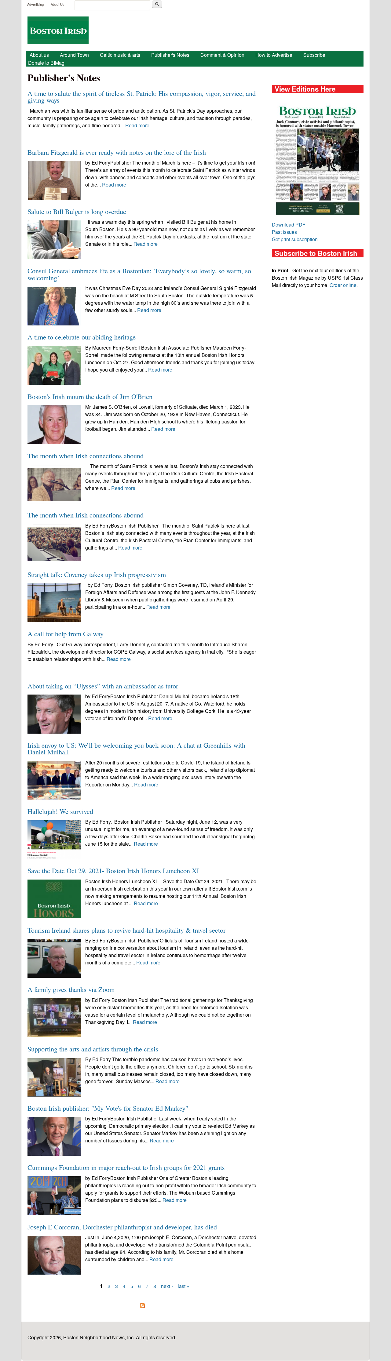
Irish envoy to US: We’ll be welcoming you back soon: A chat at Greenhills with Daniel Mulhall (136, 748)
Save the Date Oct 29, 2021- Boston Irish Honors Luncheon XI (113, 870)
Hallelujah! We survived (60, 811)
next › (167, 1286)
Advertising (35, 4)
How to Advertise (273, 54)
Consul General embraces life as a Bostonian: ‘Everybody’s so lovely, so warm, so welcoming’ (139, 274)
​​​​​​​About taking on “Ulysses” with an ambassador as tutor (102, 685)
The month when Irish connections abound (85, 455)
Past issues (284, 231)
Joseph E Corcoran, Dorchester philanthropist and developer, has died (122, 1226)
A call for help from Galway (65, 633)
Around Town (74, 54)
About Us (57, 4)
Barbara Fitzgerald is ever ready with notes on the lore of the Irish (116, 152)
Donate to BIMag (46, 62)
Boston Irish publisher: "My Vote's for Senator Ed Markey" (107, 1107)
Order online (343, 285)
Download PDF (288, 224)
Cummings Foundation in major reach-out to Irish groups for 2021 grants (126, 1167)
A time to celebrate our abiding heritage (81, 336)
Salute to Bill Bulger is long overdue (76, 211)
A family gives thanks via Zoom (71, 989)
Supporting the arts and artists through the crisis (92, 1048)
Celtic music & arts (120, 54)
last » (183, 1286)
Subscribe (314, 54)
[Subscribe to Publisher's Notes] (142, 1305)
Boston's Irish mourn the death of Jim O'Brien (89, 396)
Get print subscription (295, 239)
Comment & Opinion (222, 54)
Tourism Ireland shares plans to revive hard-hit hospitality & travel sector (126, 930)
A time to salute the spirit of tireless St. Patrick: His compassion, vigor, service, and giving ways (141, 96)
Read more (137, 125)
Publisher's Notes (170, 54)
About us (39, 54)
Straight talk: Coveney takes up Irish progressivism (96, 574)
